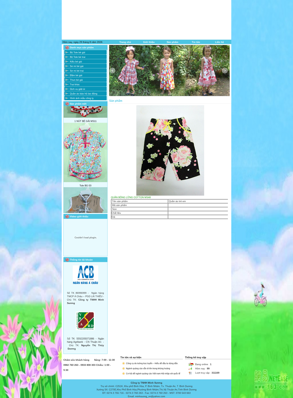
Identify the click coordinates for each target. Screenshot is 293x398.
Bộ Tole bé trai (77, 57)
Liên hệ (219, 42)
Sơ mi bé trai (77, 70)
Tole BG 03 (85, 158)
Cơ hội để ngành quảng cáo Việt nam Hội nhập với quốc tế (153, 373)
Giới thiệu (149, 42)
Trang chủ (125, 42)
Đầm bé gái (76, 75)
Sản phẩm (172, 42)
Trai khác (75, 84)
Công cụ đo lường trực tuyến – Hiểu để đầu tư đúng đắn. (152, 363)
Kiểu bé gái (76, 61)
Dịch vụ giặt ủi (77, 89)
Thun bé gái (76, 79)
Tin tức (196, 42)
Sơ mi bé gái (76, 66)
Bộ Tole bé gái (77, 52)
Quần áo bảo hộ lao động (83, 93)
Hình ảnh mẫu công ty (82, 98)
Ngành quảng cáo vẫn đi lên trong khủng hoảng (148, 368)
